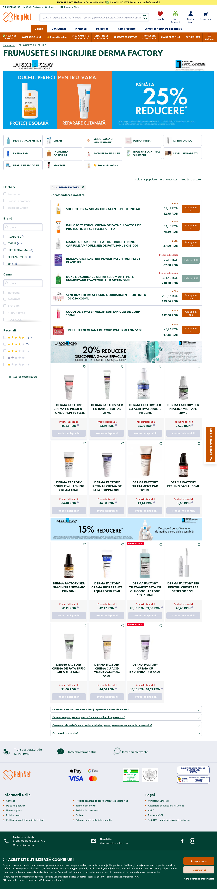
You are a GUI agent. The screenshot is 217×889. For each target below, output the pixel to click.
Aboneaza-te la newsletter (112, 843)
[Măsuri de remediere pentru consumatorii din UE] (193, 770)
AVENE (12, 243)
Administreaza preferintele (199, 878)
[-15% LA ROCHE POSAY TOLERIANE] (126, 529)
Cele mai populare (146, 179)
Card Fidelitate (127, 28)
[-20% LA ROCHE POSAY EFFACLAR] (126, 352)
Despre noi (102, 28)
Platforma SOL (155, 815)
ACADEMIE (14, 236)
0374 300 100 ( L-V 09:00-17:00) (30, 841)
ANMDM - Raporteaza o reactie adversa (169, 819)
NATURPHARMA (18, 250)
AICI (137, 876)
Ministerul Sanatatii (158, 800)
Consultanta (59, 28)
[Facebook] (182, 841)
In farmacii (81, 28)
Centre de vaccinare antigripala (163, 28)
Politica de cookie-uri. (52, 879)
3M (10, 263)
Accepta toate (199, 860)
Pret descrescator (191, 179)
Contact (10, 800)
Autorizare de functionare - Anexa (166, 805)
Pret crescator (168, 179)
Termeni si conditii (86, 805)
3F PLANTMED (17, 256)
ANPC (151, 810)
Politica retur (13, 815)
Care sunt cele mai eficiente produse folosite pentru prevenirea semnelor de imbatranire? (102, 725)
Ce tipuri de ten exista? (65, 732)
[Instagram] (192, 841)
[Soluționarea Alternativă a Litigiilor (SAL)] (193, 780)
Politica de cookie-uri (87, 810)
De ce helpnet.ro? (15, 805)
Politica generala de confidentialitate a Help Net (102, 800)
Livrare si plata (14, 810)
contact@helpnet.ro (25, 845)
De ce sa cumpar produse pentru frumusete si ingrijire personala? (88, 717)
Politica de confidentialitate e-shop (25, 819)
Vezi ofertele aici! (151, 2)
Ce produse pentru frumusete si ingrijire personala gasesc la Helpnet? (91, 709)
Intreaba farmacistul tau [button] (210, 442)
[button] (190, 17)
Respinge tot (199, 869)
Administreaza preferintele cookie (94, 819)
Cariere (80, 815)
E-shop (39, 28)
